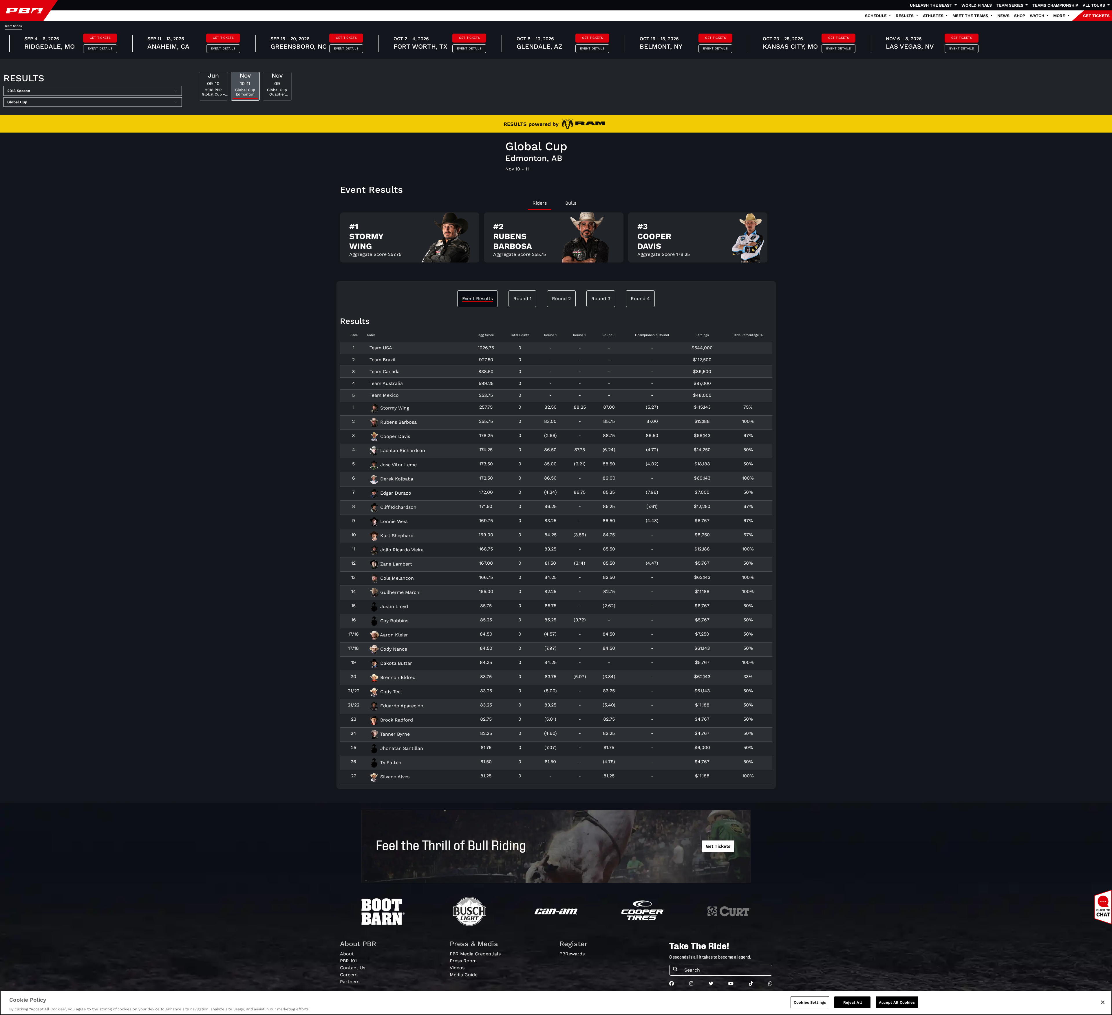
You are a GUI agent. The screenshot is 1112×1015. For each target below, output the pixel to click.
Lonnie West (393, 521)
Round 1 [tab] (522, 298)
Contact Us (352, 967)
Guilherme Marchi (399, 592)
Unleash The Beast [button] (931, 5)
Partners (349, 981)
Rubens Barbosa (398, 422)
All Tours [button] (1094, 5)
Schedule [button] (876, 15)
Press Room (463, 960)
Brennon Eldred (397, 677)
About (347, 954)
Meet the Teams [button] (970, 15)
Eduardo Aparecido (401, 706)
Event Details (100, 48)
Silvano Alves (394, 776)
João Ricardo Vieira (401, 550)
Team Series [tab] (13, 25)
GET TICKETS (1096, 15)
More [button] (1059, 15)
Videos (457, 967)
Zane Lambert (395, 564)
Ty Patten (390, 762)
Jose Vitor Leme (398, 464)
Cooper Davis (394, 436)
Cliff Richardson (397, 507)
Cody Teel (390, 691)
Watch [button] (1037, 15)
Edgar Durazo (395, 493)
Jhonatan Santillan (401, 748)
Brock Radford (396, 720)
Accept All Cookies (897, 1002)
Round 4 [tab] (640, 298)
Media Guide (464, 974)
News (1003, 15)
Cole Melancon (396, 578)
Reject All (852, 1002)
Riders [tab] (540, 203)
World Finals (976, 5)
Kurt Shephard (396, 535)
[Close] (1102, 1002)
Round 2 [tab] (561, 298)
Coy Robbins (393, 620)
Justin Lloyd (393, 606)
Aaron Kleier (393, 635)
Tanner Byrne (394, 734)
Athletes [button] (934, 15)
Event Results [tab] (477, 298)
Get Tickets (100, 38)
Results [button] (905, 15)
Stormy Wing (394, 408)
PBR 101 (348, 960)
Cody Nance (393, 649)
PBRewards (572, 954)
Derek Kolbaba (396, 479)
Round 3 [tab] (600, 298)
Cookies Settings (810, 1002)
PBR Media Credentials (475, 954)
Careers (348, 974)
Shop (1019, 15)
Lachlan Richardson (402, 450)
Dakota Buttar (395, 663)
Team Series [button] (1010, 5)
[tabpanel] (556, 239)
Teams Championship (1055, 5)
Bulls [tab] (570, 203)
